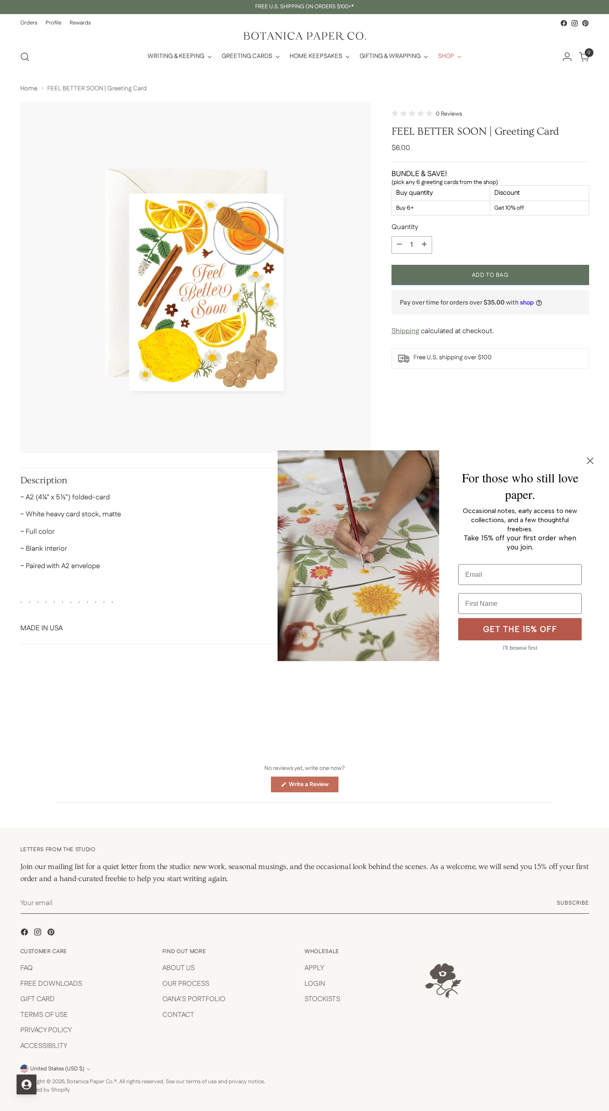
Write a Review (313, 786)
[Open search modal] (25, 56)
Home (28, 88)
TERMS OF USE (44, 1015)
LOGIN (314, 984)
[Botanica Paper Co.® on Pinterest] (585, 23)
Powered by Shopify (45, 1090)
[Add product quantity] (424, 244)
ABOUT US (178, 968)
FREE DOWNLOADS (51, 984)
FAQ (26, 968)
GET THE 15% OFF (520, 629)
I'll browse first (520, 647)
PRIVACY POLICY (46, 1030)
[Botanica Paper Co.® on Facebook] (564, 23)
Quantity (405, 227)
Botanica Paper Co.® (92, 1082)
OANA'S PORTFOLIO (193, 999)
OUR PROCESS (185, 984)
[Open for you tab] (26, 1084)
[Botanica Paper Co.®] (304, 36)
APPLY (314, 968)
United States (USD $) (57, 1069)
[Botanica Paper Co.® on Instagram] (574, 23)
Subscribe (573, 903)
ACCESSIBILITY (43, 1046)
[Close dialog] (590, 460)
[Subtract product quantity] (399, 244)
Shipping (405, 331)
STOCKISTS (322, 999)
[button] (427, 114)
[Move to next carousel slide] (582, 707)
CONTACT (178, 1015)
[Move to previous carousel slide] (563, 707)
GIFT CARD (37, 999)
